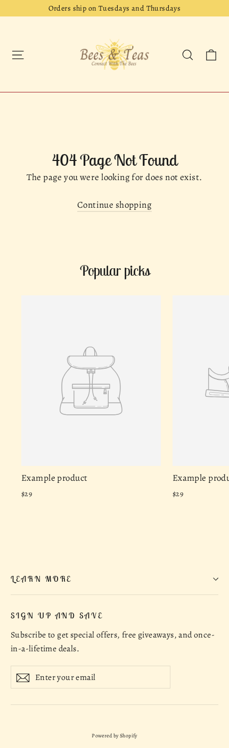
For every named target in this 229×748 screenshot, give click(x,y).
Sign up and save (57, 615)
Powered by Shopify (114, 735)
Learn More (41, 579)
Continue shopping (114, 205)
